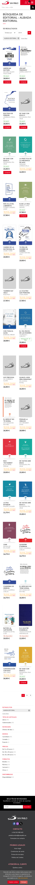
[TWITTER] (20, 823)
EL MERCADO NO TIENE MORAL (25, 587)
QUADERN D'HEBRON (23, 545)
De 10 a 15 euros (9, 752)
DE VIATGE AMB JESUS (25, 462)
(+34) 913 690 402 (17, 832)
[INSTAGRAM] (17, 823)
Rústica (6, 764)
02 (27, 695)
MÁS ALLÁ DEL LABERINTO (8, 205)
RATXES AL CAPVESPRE (7, 629)
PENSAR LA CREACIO (23, 420)
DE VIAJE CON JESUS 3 (24, 114)
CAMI (5, 545)
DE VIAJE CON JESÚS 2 (24, 670)
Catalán (5, 739)
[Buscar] (32, 7)
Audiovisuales (8, 723)
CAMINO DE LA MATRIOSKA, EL (9, 248)
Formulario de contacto (17, 838)
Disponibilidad (8, 777)
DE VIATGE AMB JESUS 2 (25, 504)
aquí (30, 169)
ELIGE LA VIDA (24, 204)
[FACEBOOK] (14, 823)
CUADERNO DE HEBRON (8, 587)
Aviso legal (17, 848)
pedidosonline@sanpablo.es (17, 835)
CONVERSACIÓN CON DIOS (9, 670)
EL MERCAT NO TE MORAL (8, 420)
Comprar (7, 82)
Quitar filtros (24, 38)
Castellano (7, 737)
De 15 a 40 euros (9, 755)
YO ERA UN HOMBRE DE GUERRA (23, 249)
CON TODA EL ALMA (8, 332)
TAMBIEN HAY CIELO (8, 292)
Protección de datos (17, 854)
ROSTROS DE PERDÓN (8, 114)
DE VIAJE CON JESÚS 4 (8, 160)
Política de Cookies (17, 857)
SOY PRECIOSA (8, 377)
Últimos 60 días (8, 730)
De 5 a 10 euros (8, 749)
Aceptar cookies (13, 882)
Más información (23, 878)
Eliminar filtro (18, 38)
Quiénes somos (17, 868)
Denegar (23, 882)
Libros (5, 720)
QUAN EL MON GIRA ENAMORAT (25, 378)
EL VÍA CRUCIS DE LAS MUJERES (25, 332)
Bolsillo (6, 762)
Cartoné (5, 767)
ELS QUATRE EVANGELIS (24, 629)
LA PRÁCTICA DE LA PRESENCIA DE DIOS (25, 160)
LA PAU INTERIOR (6, 504)
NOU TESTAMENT (8, 462)
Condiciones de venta (17, 851)
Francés (5, 742)
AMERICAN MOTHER (7, 69)
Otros (5, 770)
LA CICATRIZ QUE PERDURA (24, 292)
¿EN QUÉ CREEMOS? (23, 69)
